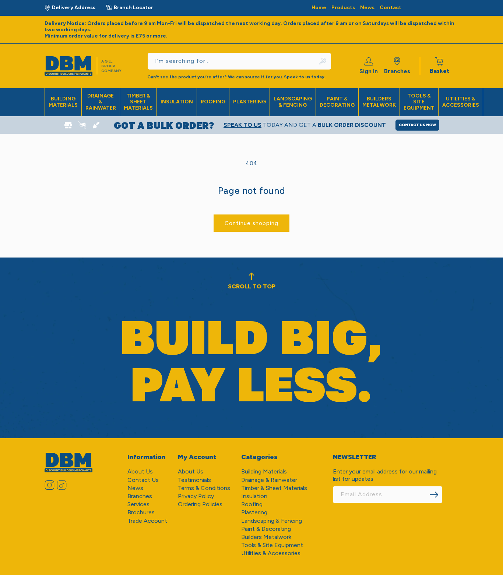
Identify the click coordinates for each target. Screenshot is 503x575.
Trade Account (147, 520)
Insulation (177, 102)
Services (138, 504)
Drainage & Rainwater (100, 102)
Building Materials (63, 102)
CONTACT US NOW (417, 125)
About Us (140, 471)
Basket (439, 65)
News (367, 7)
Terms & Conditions (204, 488)
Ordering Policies (200, 504)
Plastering (249, 102)
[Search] (323, 61)
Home (319, 7)
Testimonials (194, 479)
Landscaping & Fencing (293, 102)
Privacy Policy (196, 496)
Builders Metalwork (379, 102)
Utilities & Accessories (460, 102)
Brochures (141, 512)
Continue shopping (251, 223)
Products (343, 7)
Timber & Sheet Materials (138, 102)
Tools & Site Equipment (419, 102)
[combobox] (239, 61)
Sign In (368, 71)
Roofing (213, 102)
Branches (397, 71)
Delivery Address (73, 7)
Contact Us (143, 479)
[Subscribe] (434, 494)
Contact (390, 7)
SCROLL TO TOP (251, 286)
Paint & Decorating (337, 102)
